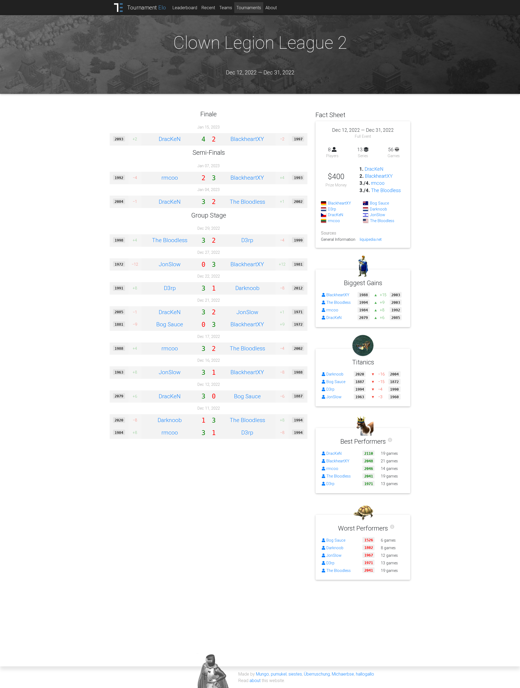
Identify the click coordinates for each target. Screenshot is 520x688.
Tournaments (248, 7)
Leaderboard (185, 7)
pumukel (279, 674)
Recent (208, 7)
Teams (225, 7)
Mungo (262, 674)
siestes (295, 674)
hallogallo (365, 674)
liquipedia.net (371, 239)
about (255, 680)
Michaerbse (343, 674)
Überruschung (317, 674)
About (271, 7)
